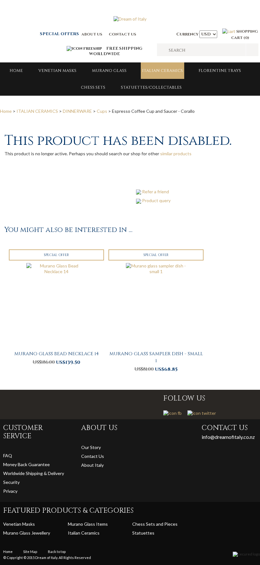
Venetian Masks (57, 71)
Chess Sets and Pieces (155, 524)
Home (16, 71)
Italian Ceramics (162, 71)
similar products (176, 153)
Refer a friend (155, 191)
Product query (156, 200)
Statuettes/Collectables (151, 87)
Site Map (30, 551)
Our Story (91, 447)
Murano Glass (82, 524)
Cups (102, 111)
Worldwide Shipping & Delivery (33, 473)
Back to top (57, 551)
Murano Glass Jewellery (26, 533)
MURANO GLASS (109, 71)
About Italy (92, 465)
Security (11, 482)
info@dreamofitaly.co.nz (228, 437)
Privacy (10, 491)
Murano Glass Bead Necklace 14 (56, 353)
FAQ (7, 455)
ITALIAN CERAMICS (37, 111)
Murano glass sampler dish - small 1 (156, 357)
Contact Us (92, 456)
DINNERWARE (77, 111)
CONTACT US (122, 34)
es (152, 533)
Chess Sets (93, 87)
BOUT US (93, 34)
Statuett (141, 533)
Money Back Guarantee (26, 464)
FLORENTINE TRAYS (219, 71)
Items (102, 524)
